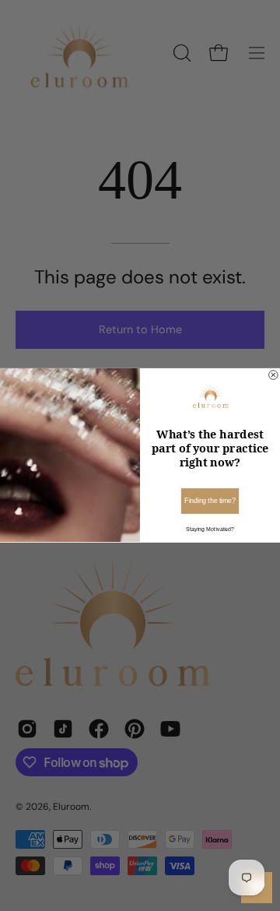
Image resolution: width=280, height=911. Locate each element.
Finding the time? (210, 501)
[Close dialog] (273, 375)
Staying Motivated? (209, 529)
